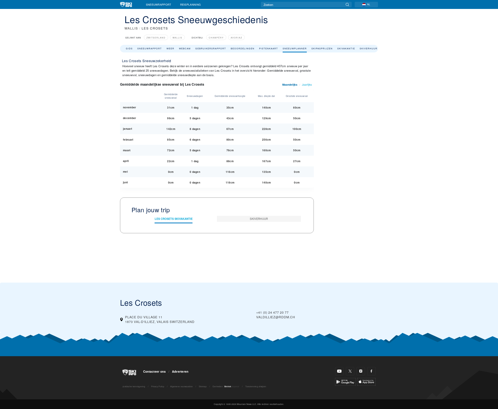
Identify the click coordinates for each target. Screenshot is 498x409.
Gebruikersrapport (210, 48)
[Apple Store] (366, 381)
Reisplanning (190, 4)
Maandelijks (289, 84)
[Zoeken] (347, 4)
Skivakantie (346, 48)
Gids (129, 48)
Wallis (177, 37)
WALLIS (131, 28)
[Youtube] (339, 371)
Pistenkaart (268, 48)
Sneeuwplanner (295, 48)
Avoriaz (236, 37)
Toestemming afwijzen (255, 386)
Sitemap (203, 386)
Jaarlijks (307, 84)
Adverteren (180, 371)
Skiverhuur (368, 48)
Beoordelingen (242, 48)
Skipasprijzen (322, 48)
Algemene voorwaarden (181, 386)
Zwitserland (156, 37)
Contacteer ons (154, 371)
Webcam (185, 48)
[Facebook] (371, 371)
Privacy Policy (157, 386)
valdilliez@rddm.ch (275, 317)
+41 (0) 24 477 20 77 (272, 312)
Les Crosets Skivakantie (174, 219)
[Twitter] (350, 371)
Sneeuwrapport (158, 4)
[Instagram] (361, 371)
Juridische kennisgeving (133, 386)
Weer (170, 48)
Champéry (216, 37)
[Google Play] (345, 381)
